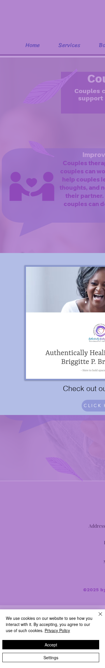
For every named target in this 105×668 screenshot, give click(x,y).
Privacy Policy (57, 630)
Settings (50, 657)
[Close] (97, 618)
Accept (51, 645)
